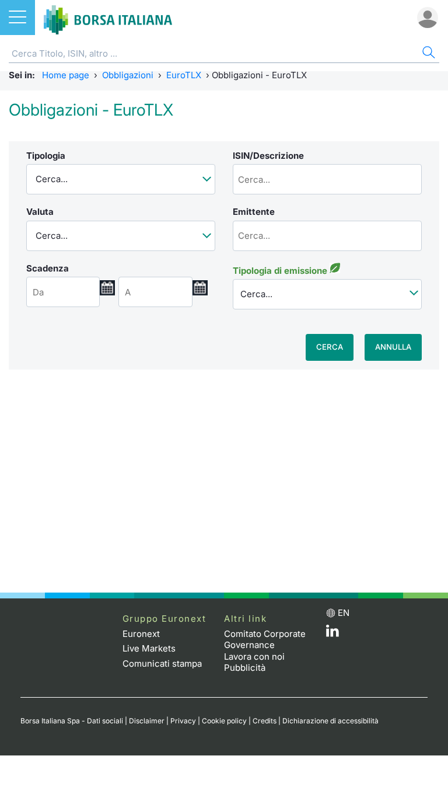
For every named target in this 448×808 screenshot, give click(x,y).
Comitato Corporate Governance (265, 639)
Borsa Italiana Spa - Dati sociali (71, 720)
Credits (264, 720)
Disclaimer (146, 720)
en (343, 612)
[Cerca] (427, 54)
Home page (65, 75)
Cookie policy (224, 720)
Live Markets (149, 648)
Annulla (393, 346)
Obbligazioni (127, 75)
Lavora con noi (254, 656)
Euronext (141, 633)
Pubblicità (244, 667)
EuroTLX (183, 75)
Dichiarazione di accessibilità (330, 720)
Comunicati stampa (162, 663)
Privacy (183, 720)
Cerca (329, 346)
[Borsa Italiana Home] (108, 17)
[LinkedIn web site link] (332, 633)
